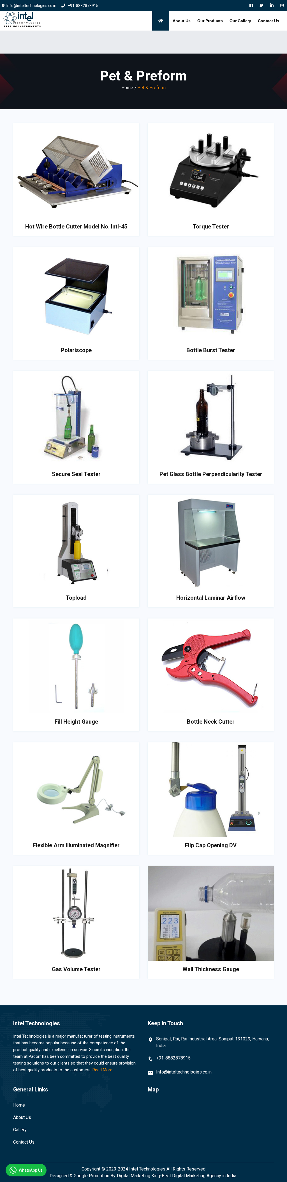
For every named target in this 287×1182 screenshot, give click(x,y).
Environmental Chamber (221, 40)
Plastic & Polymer (217, 45)
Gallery (20, 1129)
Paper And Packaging (219, 34)
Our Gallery (240, 21)
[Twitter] (261, 5)
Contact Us (268, 21)
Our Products (210, 21)
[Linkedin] (272, 5)
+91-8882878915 (82, 5)
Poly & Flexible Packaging (223, 32)
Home (127, 87)
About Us (182, 21)
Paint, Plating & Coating (221, 42)
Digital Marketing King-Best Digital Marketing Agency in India (176, 1175)
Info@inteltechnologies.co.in (184, 1072)
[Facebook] (251, 5)
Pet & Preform (213, 37)
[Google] (282, 5)
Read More (102, 1069)
